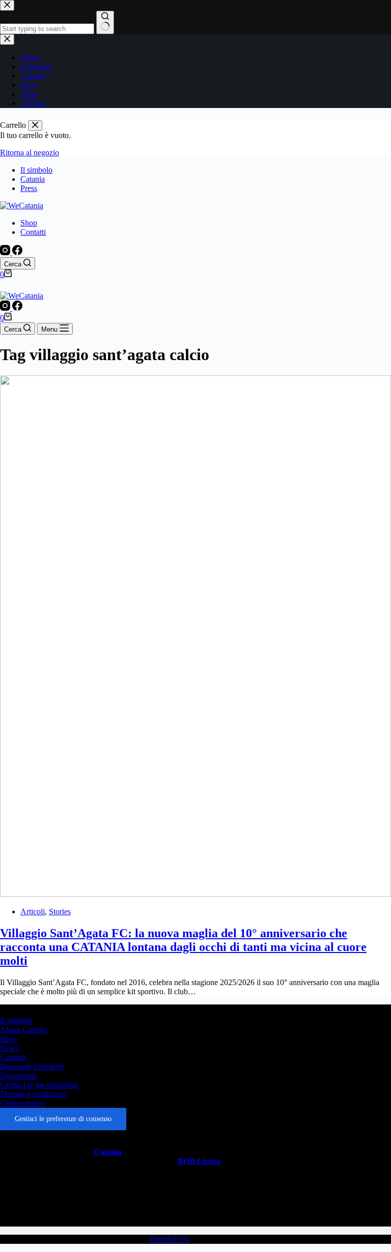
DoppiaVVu (169, 1239)
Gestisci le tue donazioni (39, 1084)
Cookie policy (22, 1103)
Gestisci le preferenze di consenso (63, 1119)
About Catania (23, 1029)
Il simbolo (36, 170)
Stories (60, 911)
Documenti (18, 1075)
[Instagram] (6, 252)
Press (28, 188)
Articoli (32, 911)
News (9, 1048)
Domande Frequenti (32, 1066)
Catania (32, 179)
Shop (28, 223)
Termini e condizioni (33, 1094)
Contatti (33, 232)
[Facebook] (17, 252)
